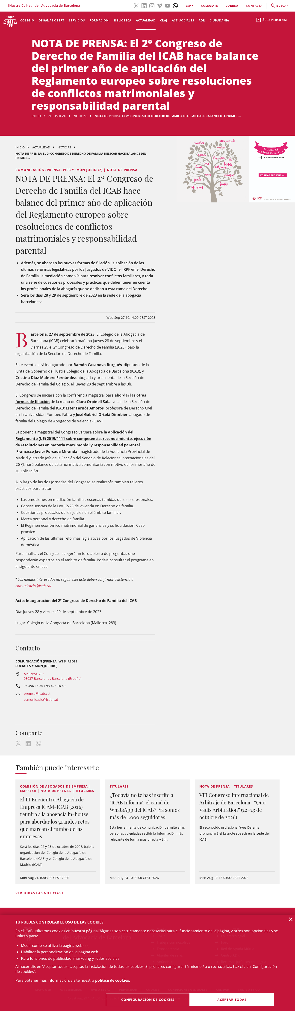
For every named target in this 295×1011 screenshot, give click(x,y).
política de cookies (112, 980)
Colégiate (209, 6)
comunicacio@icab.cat (33, 585)
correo (232, 6)
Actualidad (146, 20)
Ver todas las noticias (38, 893)
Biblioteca (122, 20)
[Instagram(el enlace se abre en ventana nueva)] (151, 5)
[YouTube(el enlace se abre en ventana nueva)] (167, 5)
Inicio (36, 116)
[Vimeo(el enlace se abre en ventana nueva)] (159, 5)
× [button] (290, 919)
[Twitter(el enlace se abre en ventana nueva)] (136, 5)
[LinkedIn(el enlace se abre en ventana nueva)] (144, 5)
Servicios (77, 20)
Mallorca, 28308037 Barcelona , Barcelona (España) (52, 676)
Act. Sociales (183, 20)
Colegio (27, 20)
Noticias (80, 116)
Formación (99, 20)
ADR (202, 20)
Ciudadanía (219, 20)
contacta (254, 6)
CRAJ (163, 20)
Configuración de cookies (147, 999)
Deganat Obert (51, 20)
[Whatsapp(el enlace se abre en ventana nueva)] (175, 5)
